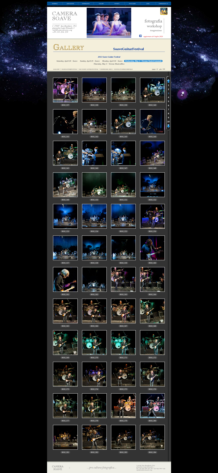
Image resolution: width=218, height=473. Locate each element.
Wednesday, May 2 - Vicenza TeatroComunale (143, 61)
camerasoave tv (163, 3)
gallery (101, 3)
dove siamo (132, 3)
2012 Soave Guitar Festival (109, 57)
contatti (116, 3)
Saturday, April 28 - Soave (67, 61)
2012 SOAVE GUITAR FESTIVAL (88, 69)
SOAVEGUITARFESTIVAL (69, 69)
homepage (55, 3)
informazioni (86, 3)
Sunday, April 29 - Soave (90, 61)
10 (168, 122)
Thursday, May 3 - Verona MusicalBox (109, 64)
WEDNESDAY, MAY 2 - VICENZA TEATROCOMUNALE (116, 69)
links (147, 3)
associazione (70, 3)
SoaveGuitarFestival (128, 49)
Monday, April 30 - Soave (112, 61)
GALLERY (56, 69)
